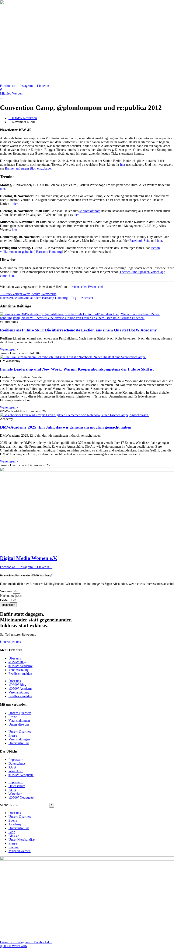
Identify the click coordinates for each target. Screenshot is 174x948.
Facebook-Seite (139, 240)
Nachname (7, 595)
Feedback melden (20, 673)
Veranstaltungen (19, 720)
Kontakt (13, 847)
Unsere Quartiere (19, 713)
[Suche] (51, 805)
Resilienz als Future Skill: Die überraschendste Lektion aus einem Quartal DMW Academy (78, 330)
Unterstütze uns (18, 724)
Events (13, 820)
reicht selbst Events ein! (87, 287)
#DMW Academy (20, 666)
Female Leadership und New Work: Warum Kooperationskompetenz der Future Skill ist (77, 369)
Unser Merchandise (21, 839)
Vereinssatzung (18, 670)
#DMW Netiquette (21, 775)
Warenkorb (15, 771)
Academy (14, 824)
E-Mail (5, 600)
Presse (12, 717)
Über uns (14, 658)
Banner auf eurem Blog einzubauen (28, 168)
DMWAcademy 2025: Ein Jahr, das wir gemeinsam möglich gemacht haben (66, 427)
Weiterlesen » (9, 349)
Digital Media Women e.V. (28, 558)
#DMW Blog (17, 662)
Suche (4, 805)
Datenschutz (16, 763)
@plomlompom (89, 211)
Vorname (6, 591)
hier (122, 164)
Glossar (13, 836)
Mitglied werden (19, 851)
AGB (12, 767)
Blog (11, 832)
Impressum (15, 759)
